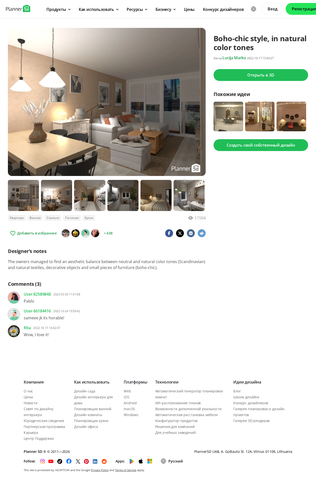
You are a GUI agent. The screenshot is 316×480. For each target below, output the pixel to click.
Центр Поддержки (39, 438)
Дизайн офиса (86, 426)
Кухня (89, 218)
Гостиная (72, 218)
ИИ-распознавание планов (178, 403)
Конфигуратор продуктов (176, 420)
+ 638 (108, 233)
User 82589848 (37, 294)
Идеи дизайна (247, 382)
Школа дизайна (246, 397)
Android (130, 403)
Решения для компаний (175, 426)
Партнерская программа (44, 426)
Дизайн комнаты (88, 414)
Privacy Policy (100, 470)
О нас (28, 391)
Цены (28, 397)
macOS (129, 408)
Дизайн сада (84, 391)
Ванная (35, 218)
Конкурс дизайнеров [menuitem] (223, 9)
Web (127, 391)
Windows (131, 414)
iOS (126, 397)
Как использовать (91, 382)
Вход (272, 9)
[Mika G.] (95, 233)
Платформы (135, 382)
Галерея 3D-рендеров (251, 420)
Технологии (166, 382)
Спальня (53, 218)
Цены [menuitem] (189, 9)
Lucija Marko (234, 57)
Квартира (17, 218)
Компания (34, 382)
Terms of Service (125, 470)
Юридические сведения (44, 420)
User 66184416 (37, 311)
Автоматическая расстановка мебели (186, 414)
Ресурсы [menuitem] (135, 9)
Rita (27, 327)
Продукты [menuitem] (56, 9)
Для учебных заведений (175, 432)
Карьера (31, 432)
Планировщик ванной (92, 408)
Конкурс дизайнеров (250, 403)
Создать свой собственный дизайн (261, 145)
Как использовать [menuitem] (96, 9)
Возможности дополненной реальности (188, 408)
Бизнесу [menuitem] (163, 9)
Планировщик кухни (91, 420)
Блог (237, 391)
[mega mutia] (66, 233)
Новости (31, 403)
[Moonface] (75, 233)
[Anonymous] (85, 233)
